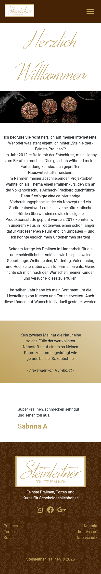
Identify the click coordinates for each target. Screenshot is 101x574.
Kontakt (90, 526)
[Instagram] (40, 510)
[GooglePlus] (61, 510)
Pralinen (11, 526)
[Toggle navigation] (90, 11)
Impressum (87, 531)
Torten (9, 531)
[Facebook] (50, 510)
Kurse (8, 537)
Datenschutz (86, 537)
